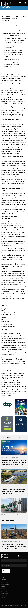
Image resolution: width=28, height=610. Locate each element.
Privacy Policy (4, 593)
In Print (3, 588)
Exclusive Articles (5, 582)
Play (2, 581)
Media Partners (5, 591)
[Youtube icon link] (15, 555)
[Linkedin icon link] (13, 556)
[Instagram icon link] (18, 556)
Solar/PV (3, 579)
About (2, 590)
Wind (2, 577)
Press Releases (5, 584)
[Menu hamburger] (20, 3)
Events (3, 586)
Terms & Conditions (6, 595)
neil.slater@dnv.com (10, 314)
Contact (3, 597)
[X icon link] (20, 556)
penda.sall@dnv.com (10, 326)
